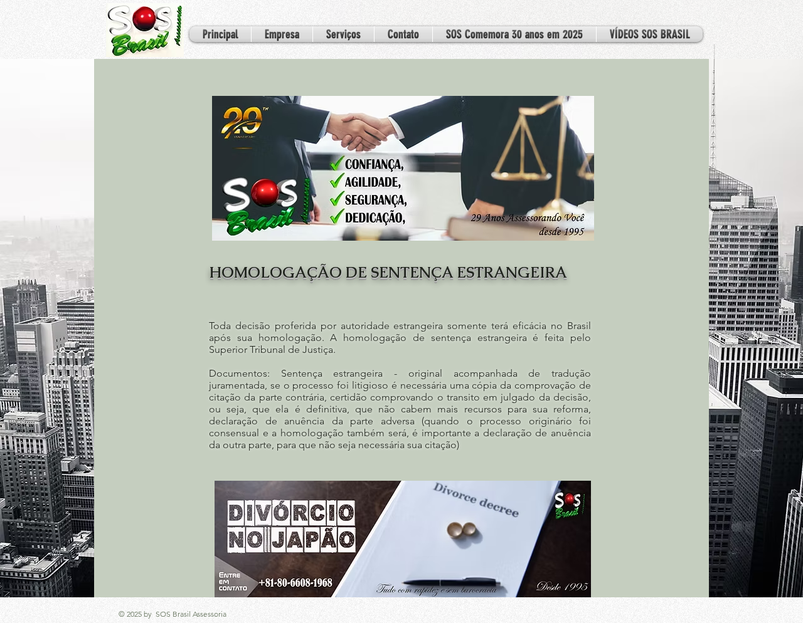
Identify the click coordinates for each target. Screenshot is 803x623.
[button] (343, 34)
